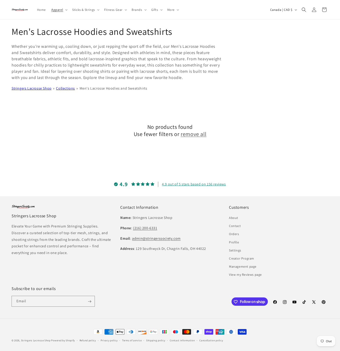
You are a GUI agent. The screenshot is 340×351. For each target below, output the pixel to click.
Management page (243, 267)
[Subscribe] (89, 301)
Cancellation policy (211, 340)
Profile (234, 242)
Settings (235, 250)
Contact (235, 226)
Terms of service (132, 340)
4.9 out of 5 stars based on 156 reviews (194, 184)
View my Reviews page (245, 275)
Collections (65, 88)
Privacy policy (109, 340)
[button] (59, 10)
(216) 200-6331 (145, 228)
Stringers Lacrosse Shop (32, 88)
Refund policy (88, 340)
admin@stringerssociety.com (156, 238)
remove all (193, 134)
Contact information (182, 340)
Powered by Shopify (63, 340)
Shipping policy (155, 340)
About (233, 218)
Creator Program (241, 259)
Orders (234, 234)
